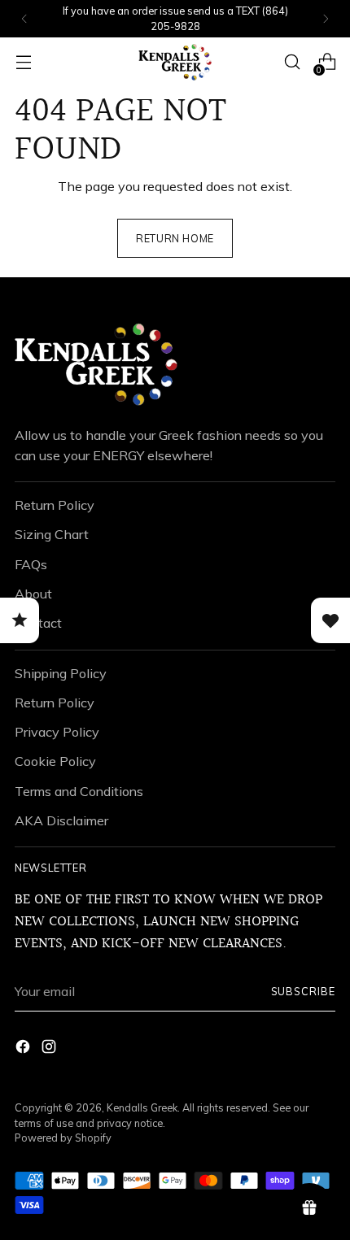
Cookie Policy (55, 761)
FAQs (31, 564)
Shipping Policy (61, 673)
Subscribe (303, 991)
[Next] (325, 18)
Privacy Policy (57, 732)
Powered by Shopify (63, 1137)
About (33, 593)
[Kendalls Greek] (175, 62)
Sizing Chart (52, 534)
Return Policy (54, 505)
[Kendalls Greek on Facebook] (24, 1048)
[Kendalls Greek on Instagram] (50, 1048)
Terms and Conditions (79, 791)
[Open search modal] (291, 62)
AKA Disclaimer (61, 820)
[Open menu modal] (23, 62)
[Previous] (24, 18)
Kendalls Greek (142, 1107)
